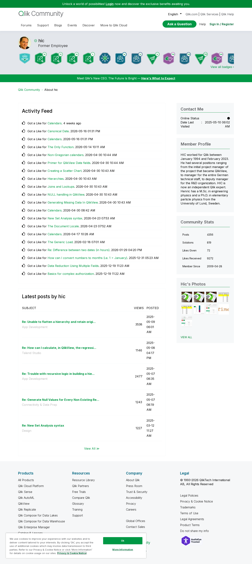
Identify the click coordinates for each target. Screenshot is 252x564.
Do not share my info (195, 531)
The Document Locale (63, 226)
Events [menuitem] (72, 25)
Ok (122, 540)
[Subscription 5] (89, 58)
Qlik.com (192, 14)
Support (77, 515)
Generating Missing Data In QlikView (73, 202)
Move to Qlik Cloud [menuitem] (113, 25)
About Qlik (133, 480)
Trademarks (188, 507)
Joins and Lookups (61, 186)
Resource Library (83, 480)
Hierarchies (56, 179)
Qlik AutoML (26, 498)
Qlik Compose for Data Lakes (38, 515)
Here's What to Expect (158, 78)
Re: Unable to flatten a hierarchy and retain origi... (59, 322)
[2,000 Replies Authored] (153, 58)
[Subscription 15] (56, 58)
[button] (187, 297)
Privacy (131, 503)
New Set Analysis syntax (65, 218)
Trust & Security (136, 492)
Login (110, 4)
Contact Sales (135, 527)
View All (186, 337)
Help (202, 24)
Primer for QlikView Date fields (69, 163)
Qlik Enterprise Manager (34, 527)
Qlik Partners (80, 486)
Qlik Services (209, 14)
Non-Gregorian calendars (66, 155)
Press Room (134, 486)
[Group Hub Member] (105, 58)
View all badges (221, 67)
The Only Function (61, 147)
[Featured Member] (24, 58)
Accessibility (134, 498)
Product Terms (190, 525)
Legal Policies (189, 495)
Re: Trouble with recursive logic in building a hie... (58, 374)
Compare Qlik (81, 498)
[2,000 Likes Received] (137, 58)
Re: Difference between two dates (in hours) (79, 250)
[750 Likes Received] (185, 58)
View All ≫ (91, 448)
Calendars (55, 123)
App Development (34, 327)
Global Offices (135, 521)
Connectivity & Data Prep (39, 405)
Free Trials (79, 492)
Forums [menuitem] (26, 25)
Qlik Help (227, 14)
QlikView (24, 503)
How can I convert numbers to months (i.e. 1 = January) (87, 258)
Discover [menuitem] (88, 25)
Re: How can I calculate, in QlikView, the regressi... (59, 348)
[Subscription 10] (40, 58)
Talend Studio (31, 353)
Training (77, 509)
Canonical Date (58, 131)
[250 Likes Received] (233, 58)
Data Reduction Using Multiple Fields (73, 266)
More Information (122, 549)
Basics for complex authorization (71, 274)
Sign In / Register (222, 24)
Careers (131, 509)
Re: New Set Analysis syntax (43, 425)
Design (26, 430)
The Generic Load (60, 242)
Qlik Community (29, 90)
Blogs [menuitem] (58, 25)
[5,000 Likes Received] (121, 58)
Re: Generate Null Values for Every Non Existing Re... (60, 400)
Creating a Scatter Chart (65, 171)
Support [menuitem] (43, 25)
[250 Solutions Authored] (217, 58)
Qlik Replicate (27, 509)
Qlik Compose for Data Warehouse (41, 521)
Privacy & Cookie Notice (196, 501)
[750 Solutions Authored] (169, 58)
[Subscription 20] (73, 58)
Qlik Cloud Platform (31, 486)
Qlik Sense (25, 492)
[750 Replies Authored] (201, 58)
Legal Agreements (192, 519)
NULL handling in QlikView (66, 194)
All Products (26, 480)
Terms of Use (189, 513)
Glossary (78, 503)
